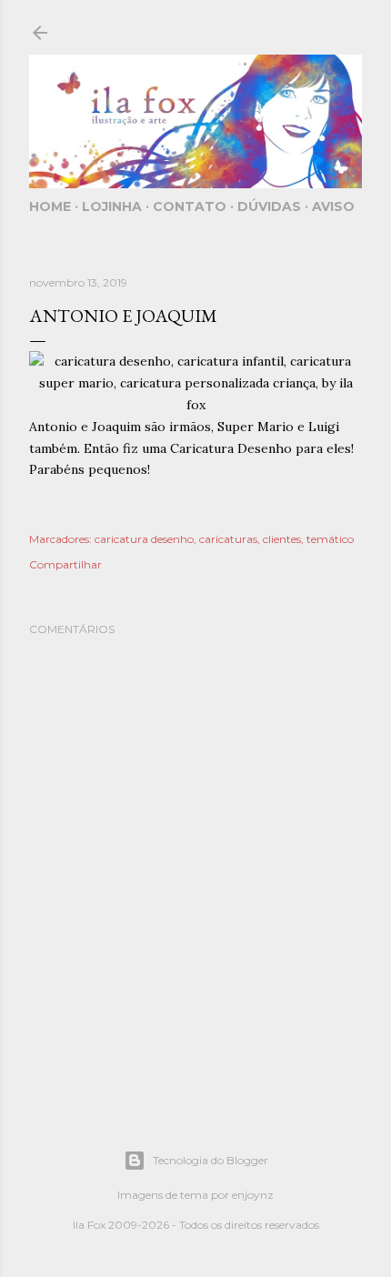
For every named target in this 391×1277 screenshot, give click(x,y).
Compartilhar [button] (65, 564)
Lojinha (112, 206)
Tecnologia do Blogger (210, 1160)
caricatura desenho (144, 539)
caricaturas (228, 539)
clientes (282, 539)
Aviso (333, 206)
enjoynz (253, 1195)
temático (330, 539)
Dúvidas (269, 206)
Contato (189, 206)
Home (50, 206)
